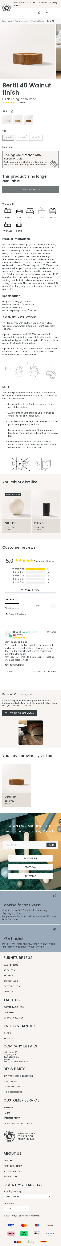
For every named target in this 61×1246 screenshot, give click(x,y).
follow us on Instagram (20, 713)
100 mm (22, 137)
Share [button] (11, 671)
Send (51, 844)
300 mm (36, 137)
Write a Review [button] (32, 589)
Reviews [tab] (10, 599)
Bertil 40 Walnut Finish (15, 664)
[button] (50, 671)
